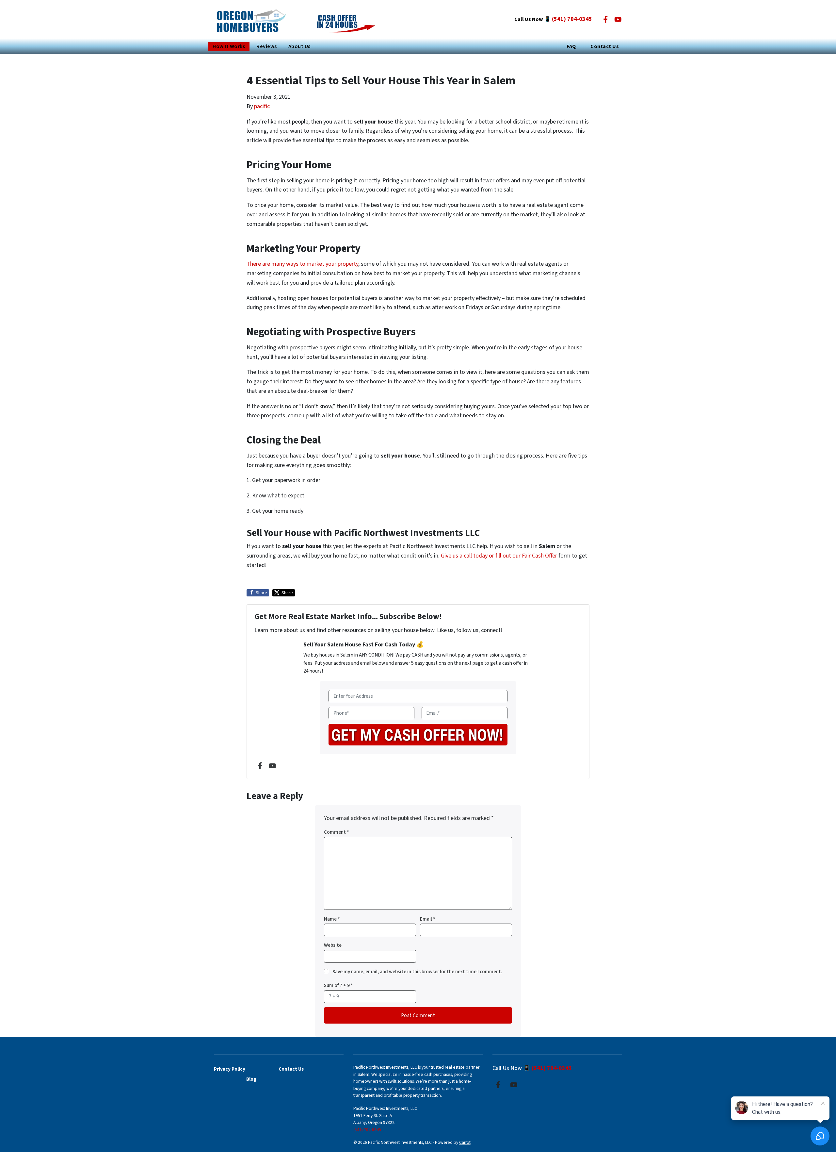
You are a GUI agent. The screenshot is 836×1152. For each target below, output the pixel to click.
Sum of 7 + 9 (338, 985)
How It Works (229, 46)
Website (333, 945)
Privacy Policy (229, 1069)
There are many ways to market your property (302, 264)
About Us (299, 46)
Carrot (465, 1142)
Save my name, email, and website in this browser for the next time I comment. (417, 971)
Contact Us (604, 46)
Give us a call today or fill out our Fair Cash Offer (499, 556)
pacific (262, 106)
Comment (336, 832)
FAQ (571, 46)
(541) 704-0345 (572, 19)
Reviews (266, 46)
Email (427, 919)
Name (332, 919)
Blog (251, 1079)
